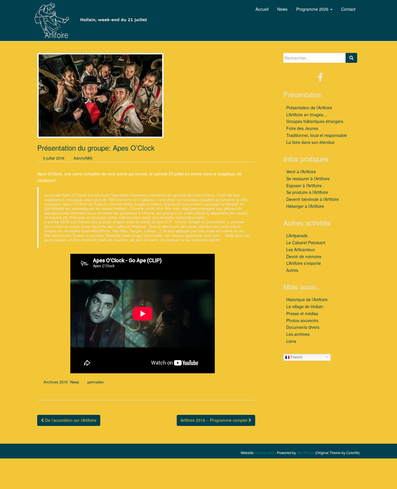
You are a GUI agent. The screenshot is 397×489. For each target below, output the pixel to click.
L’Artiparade (297, 235)
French (296, 357)
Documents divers (302, 327)
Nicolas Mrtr (264, 452)
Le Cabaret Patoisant (305, 242)
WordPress (305, 452)
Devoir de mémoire (303, 256)
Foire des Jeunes (302, 128)
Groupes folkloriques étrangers (314, 121)
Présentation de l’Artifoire (309, 107)
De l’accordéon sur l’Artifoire (70, 420)
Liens (291, 341)
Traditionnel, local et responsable (316, 135)
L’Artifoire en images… (306, 114)
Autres (292, 270)
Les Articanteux (300, 249)
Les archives (298, 334)
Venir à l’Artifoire (301, 171)
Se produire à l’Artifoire (307, 192)
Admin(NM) (83, 158)
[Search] (351, 58)
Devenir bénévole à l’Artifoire (312, 199)
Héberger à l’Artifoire (305, 206)
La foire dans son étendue (310, 142)
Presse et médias (302, 313)
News (74, 382)
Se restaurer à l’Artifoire (308, 178)
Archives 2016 (56, 382)
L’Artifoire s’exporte (303, 263)
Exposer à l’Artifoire (304, 185)
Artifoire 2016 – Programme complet (214, 420)
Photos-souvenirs (302, 320)
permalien (95, 382)
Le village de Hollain (304, 306)
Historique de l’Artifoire (307, 299)
